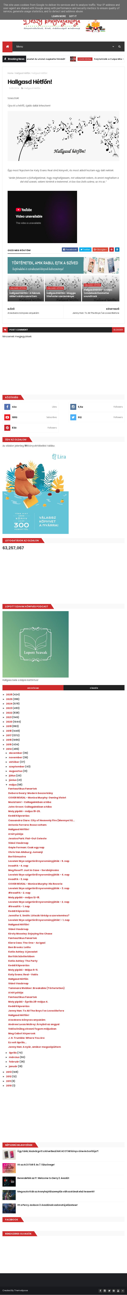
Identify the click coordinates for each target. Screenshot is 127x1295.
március (14, 1057)
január (13, 1066)
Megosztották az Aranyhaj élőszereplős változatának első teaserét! (55, 1191)
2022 (9, 712)
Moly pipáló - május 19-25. (24, 811)
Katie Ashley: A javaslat (23, 951)
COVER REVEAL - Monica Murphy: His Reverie (35, 883)
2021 (9, 717)
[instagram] (105, 1291)
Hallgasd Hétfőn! (18, 829)
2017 (9, 735)
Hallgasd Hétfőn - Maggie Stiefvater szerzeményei (61, 294)
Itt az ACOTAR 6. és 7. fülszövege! (35, 1164)
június (13, 780)
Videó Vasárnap (18, 843)
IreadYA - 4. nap (18, 865)
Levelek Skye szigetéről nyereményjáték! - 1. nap (39, 920)
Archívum (33, 688)
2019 (9, 726)
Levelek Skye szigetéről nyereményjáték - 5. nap (38, 861)
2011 (8, 1081)
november (16, 757)
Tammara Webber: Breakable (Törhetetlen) (36, 988)
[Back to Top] (123, 1291)
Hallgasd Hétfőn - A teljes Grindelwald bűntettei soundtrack (98, 293)
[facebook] (100, 1291)
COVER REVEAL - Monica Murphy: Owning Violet (37, 797)
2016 (9, 739)
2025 (9, 699)
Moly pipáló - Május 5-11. (23, 969)
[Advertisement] (63, 577)
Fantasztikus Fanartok (22, 788)
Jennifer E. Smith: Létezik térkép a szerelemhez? (38, 915)
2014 (9, 749)
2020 (9, 721)
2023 (9, 708)
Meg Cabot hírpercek (21, 1033)
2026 (9, 694)
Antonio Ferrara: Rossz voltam (27, 825)
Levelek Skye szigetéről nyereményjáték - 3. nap (38, 888)
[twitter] (109, 1291)
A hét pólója (15, 834)
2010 (9, 1085)
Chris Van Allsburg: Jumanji (25, 852)
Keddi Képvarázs (18, 815)
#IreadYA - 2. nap (19, 892)
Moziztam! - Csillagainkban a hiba (29, 802)
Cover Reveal (71, 59)
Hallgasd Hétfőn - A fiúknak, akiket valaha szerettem (24, 294)
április (13, 1052)
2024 (9, 703)
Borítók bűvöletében (21, 956)
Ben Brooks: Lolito (19, 947)
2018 (9, 731)
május (13, 784)
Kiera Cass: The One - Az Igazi (26, 942)
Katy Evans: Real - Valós (23, 974)
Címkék (94, 688)
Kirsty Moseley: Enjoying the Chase (30, 933)
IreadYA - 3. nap (18, 879)
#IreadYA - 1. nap (19, 906)
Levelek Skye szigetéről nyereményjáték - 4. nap (38, 874)
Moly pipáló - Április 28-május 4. (28, 1001)
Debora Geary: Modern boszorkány (30, 793)
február (14, 1061)
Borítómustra (17, 856)
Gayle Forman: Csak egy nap (26, 847)
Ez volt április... (17, 1042)
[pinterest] (114, 1291)
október (14, 762)
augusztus (16, 771)
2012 (9, 1076)
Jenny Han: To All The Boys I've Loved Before (36, 1010)
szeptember (17, 766)
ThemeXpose (21, 1290)
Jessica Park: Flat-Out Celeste (27, 838)
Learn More (59, 16)
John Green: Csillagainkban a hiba (30, 806)
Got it (73, 16)
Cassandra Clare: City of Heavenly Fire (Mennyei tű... (41, 820)
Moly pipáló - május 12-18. (24, 897)
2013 (9, 1072)
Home (10, 73)
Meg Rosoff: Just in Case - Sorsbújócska (33, 870)
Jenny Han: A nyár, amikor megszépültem (34, 1047)
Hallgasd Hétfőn (22, 73)
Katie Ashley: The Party (23, 961)
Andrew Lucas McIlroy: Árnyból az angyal (33, 1024)
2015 (9, 744)
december (16, 753)
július (12, 775)
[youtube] (118, 1291)
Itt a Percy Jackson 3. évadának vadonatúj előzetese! (47, 1205)
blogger (118, 329)
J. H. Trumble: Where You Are (26, 1038)
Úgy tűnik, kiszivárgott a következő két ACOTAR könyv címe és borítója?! (57, 1151)
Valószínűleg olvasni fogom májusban (32, 1028)
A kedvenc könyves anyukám (26, 1019)
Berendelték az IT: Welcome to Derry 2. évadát (43, 1178)
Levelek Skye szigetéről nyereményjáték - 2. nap (38, 902)
